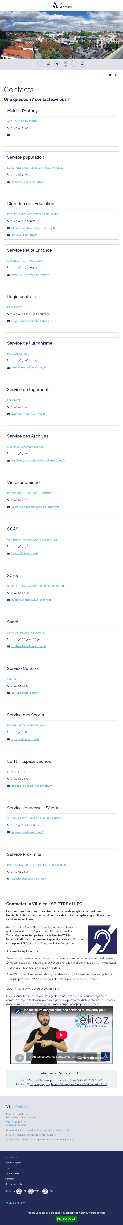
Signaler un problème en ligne (29, 878)
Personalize (66, 1218)
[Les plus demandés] (74, 64)
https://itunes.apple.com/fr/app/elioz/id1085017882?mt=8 (66, 1080)
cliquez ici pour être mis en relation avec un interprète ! (67, 979)
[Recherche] (82, 64)
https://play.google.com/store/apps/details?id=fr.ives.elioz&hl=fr (68, 1084)
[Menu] (40, 64)
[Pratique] (65, 64)
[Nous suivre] (57, 64)
